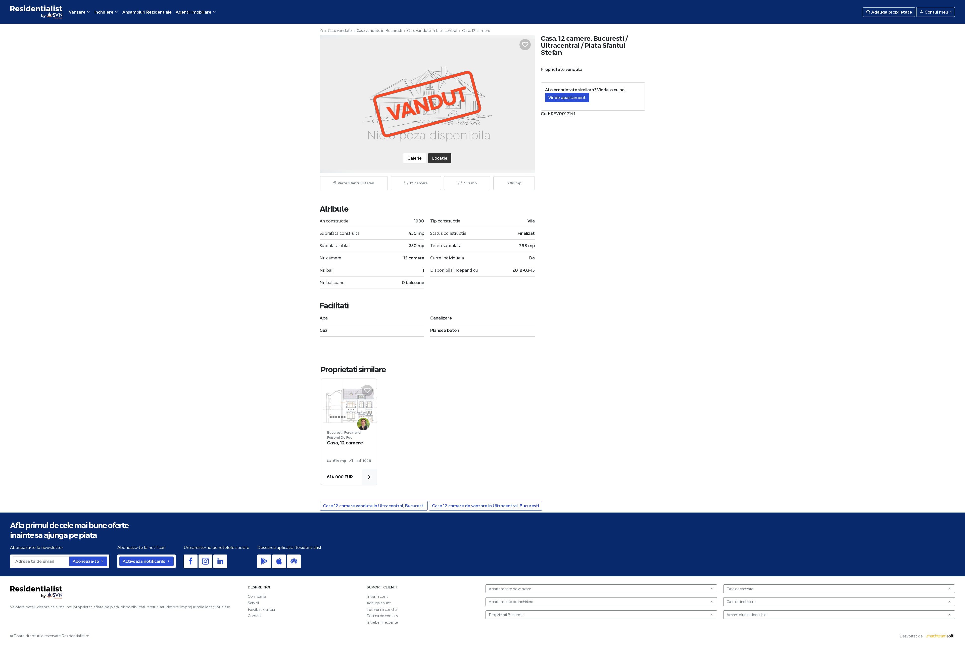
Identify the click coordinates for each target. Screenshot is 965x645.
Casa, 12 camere (345, 442)
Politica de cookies (382, 616)
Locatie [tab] (439, 158)
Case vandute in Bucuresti (379, 30)
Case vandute (340, 30)
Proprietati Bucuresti (506, 615)
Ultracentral (560, 45)
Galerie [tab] (414, 158)
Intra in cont (377, 596)
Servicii (253, 603)
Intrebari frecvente (382, 622)
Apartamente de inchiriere (511, 602)
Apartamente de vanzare (510, 589)
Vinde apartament (567, 97)
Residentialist (36, 592)
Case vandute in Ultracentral (432, 30)
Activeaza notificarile (144, 561)
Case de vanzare (740, 589)
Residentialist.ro (36, 12)
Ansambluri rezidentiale (746, 615)
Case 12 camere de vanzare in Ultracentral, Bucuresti (485, 505)
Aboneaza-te (86, 561)
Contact (255, 616)
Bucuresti (608, 38)
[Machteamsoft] (940, 636)
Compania (257, 596)
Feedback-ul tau (261, 609)
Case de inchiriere (741, 602)
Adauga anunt (379, 603)
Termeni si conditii (382, 609)
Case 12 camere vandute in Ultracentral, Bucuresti (373, 505)
